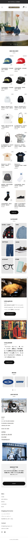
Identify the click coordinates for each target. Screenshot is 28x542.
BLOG (2, 506)
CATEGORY (3, 504)
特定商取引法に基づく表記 (7, 519)
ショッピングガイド (5, 514)
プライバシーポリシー (6, 516)
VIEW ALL (14, 212)
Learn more (9, 362)
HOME (2, 497)
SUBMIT (14, 483)
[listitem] (14, 2)
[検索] (26, 7)
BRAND (3, 501)
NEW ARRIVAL (4, 499)
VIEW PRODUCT (7, 38)
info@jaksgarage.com (6, 526)
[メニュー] (2, 7)
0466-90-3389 (4, 528)
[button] (12, 44)
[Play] (14, 405)
